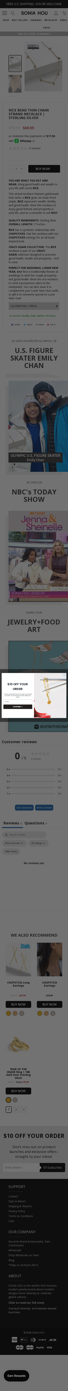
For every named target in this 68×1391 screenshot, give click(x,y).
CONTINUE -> (18, 707)
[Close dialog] (64, 675)
